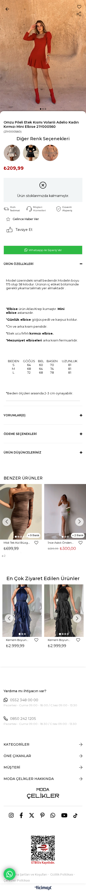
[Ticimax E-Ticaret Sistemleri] (43, 888)
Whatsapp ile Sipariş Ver (45, 250)
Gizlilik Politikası (61, 874)
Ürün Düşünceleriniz (22, 452)
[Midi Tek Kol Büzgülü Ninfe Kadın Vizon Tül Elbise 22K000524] (21, 512)
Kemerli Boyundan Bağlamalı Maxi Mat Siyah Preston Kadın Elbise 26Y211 (60, 640)
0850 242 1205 (23, 719)
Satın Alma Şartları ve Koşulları (25, 874)
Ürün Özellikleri (18, 264)
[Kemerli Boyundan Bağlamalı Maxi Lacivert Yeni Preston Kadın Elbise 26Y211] (22, 610)
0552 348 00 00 (24, 700)
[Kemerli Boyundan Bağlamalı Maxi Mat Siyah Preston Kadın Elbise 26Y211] (64, 610)
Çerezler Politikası (17, 880)
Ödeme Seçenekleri (20, 434)
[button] (40, 109)
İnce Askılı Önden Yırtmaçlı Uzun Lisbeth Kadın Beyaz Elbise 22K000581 (61, 542)
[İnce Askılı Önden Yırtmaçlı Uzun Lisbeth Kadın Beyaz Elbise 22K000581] (65, 512)
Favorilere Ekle (36, 543)
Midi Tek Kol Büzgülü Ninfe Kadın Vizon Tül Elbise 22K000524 (17, 542)
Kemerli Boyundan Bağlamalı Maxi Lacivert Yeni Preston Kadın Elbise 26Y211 (18, 640)
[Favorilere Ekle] (79, 7)
